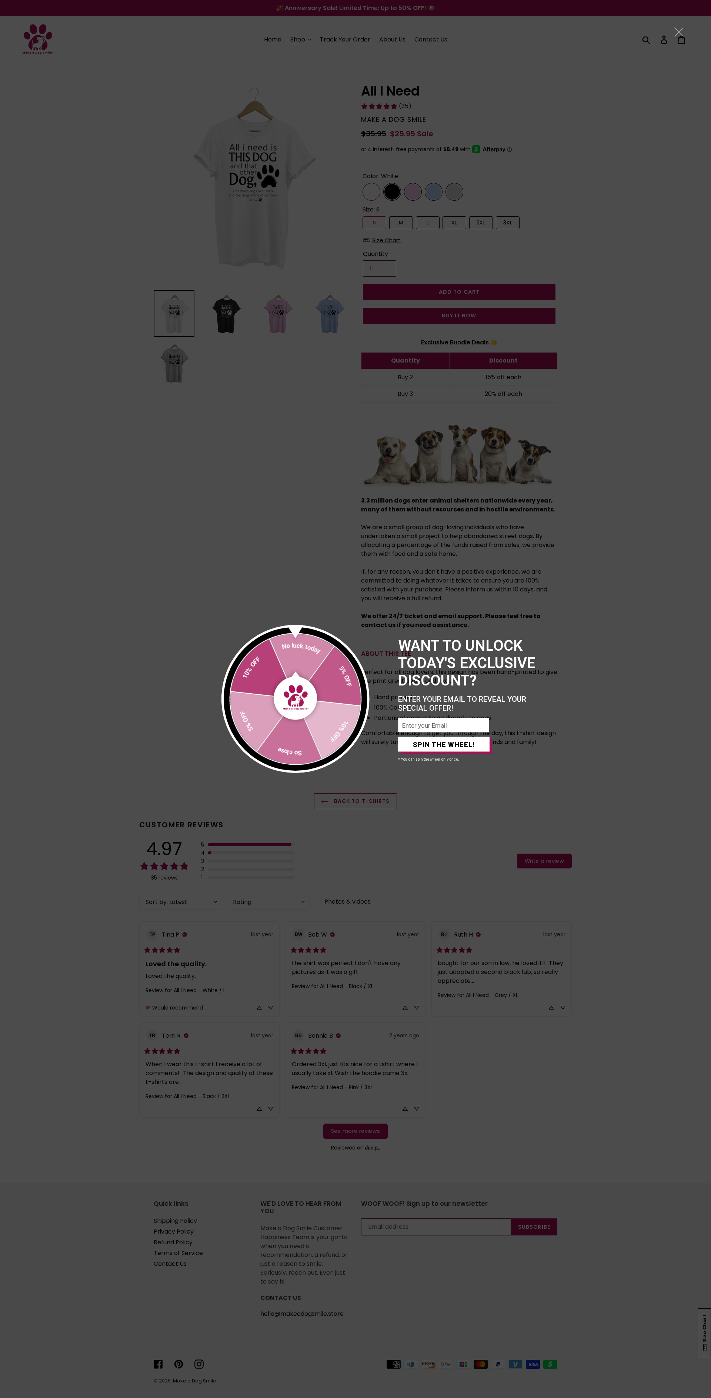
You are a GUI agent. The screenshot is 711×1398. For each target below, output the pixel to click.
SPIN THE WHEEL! (444, 744)
